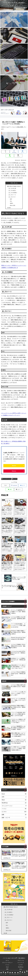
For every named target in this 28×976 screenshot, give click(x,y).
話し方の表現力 (12, 190)
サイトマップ (21, 962)
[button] (18, 155)
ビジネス (15, 478)
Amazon (14, 465)
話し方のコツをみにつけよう (14, 186)
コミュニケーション (7, 478)
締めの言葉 (12, 205)
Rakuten (14, 471)
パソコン (7, 964)
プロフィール (21, 960)
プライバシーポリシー (7, 962)
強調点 (11, 203)
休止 (11, 201)
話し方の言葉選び (13, 192)
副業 (7, 969)
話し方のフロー (12, 197)
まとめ (9, 207)
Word (20, 969)
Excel (7, 967)
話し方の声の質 (12, 188)
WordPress (20, 967)
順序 (11, 199)
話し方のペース (12, 194)
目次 (12, 183)
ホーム (7, 960)
